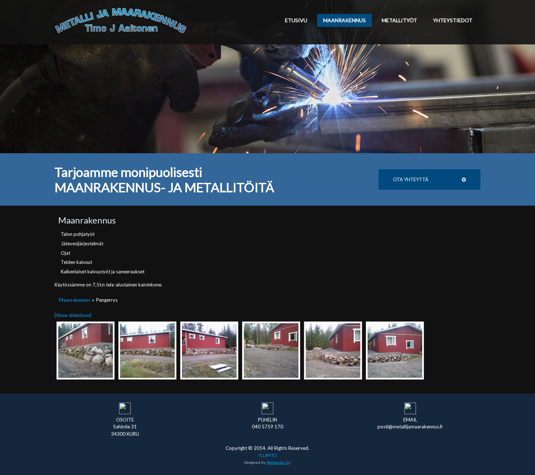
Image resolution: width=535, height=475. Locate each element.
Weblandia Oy (278, 462)
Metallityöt (399, 20)
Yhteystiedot (452, 20)
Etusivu (296, 20)
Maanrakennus (344, 20)
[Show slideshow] (73, 315)
